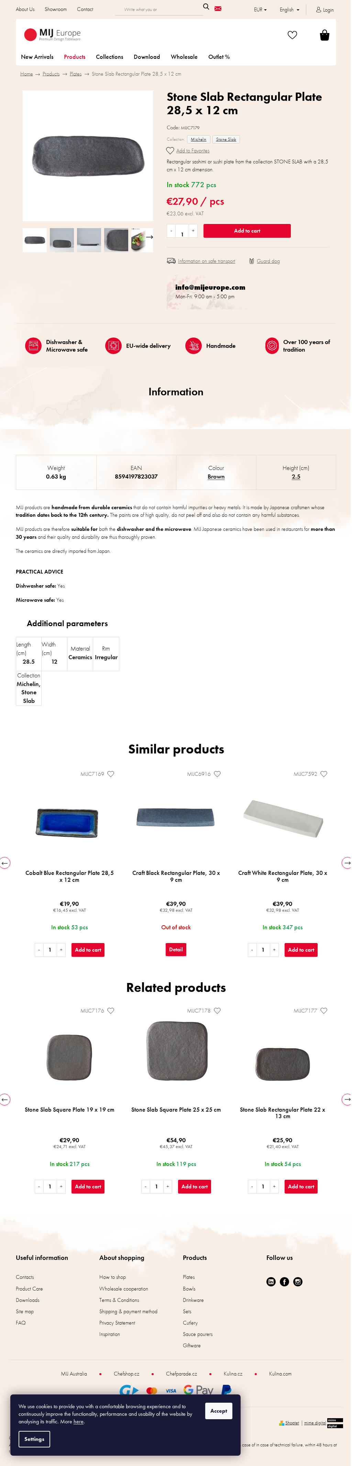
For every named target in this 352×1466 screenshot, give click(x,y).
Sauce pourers (195, 1334)
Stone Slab (223, 139)
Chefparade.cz (178, 1373)
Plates (186, 1277)
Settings (34, 1439)
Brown (213, 476)
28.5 (26, 661)
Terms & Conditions (116, 1300)
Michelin (196, 139)
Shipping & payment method (126, 1311)
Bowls (186, 1288)
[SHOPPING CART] (314, 35)
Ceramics (77, 657)
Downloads (25, 1300)
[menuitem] (34, 56)
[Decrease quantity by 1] (169, 230)
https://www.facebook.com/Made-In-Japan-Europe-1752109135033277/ (282, 1281)
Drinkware (190, 1300)
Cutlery (187, 1322)
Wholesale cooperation (121, 1288)
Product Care (27, 1288)
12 (52, 661)
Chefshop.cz (123, 1373)
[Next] (345, 863)
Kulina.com (277, 1373)
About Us (22, 9)
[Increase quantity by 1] (190, 230)
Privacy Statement (115, 1322)
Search (203, 6)
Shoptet (290, 1423)
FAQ (18, 1322)
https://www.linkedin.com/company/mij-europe (268, 1281)
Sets (184, 1311)
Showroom (53, 9)
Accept (218, 1410)
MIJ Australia (71, 1373)
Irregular (103, 657)
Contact (83, 9)
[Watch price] (261, 261)
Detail (173, 949)
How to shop (110, 1277)
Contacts (22, 1277)
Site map (22, 1311)
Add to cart (245, 230)
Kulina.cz (230, 1373)
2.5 (293, 476)
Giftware (189, 1345)
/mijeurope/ (295, 1281)
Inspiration (107, 1334)
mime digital (313, 1423)
